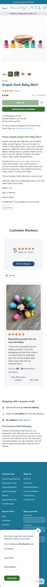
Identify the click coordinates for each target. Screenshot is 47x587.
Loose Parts (7, 207)
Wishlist (5, 495)
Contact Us (28, 482)
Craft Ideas (6, 520)
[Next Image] (43, 47)
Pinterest (5, 524)
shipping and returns (24, 128)
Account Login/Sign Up (11, 478)
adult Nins (33, 161)
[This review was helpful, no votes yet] (31, 380)
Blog (4, 516)
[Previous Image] (3, 47)
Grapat (5, 80)
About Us (27, 478)
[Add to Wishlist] (43, 102)
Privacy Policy (29, 495)
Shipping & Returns (31, 487)
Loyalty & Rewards (9, 487)
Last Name (27, 525)
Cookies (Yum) (29, 499)
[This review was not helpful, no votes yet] (36, 380)
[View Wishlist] (36, 7)
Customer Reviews (9, 491)
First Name (28, 515)
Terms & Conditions (31, 491)
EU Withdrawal (8, 503)
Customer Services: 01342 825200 (23, 2)
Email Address (10, 567)
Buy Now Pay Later (9, 499)
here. (35, 13)
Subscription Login (9, 482)
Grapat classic (19, 161)
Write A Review (24, 264)
